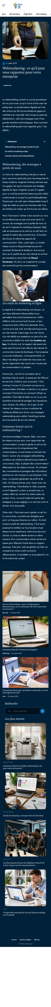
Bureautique (8, 762)
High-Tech (7, 859)
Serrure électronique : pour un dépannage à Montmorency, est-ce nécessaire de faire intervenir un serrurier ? (24, 606)
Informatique (8, 812)
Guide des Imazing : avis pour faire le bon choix (23, 815)
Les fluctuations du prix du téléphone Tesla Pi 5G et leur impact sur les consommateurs (23, 864)
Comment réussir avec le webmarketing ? (19, 156)
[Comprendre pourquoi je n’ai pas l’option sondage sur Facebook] (25, 888)
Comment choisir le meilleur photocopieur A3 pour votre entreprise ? (22, 767)
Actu (4, 696)
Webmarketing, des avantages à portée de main (22, 147)
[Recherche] (47, 6)
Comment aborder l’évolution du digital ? (20, 649)
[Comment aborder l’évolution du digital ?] (25, 631)
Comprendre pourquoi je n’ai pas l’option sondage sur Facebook (24, 913)
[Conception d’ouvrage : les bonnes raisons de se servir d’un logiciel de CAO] (25, 672)
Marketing (7, 85)
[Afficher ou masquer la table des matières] (31, 141)
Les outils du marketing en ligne (16, 151)
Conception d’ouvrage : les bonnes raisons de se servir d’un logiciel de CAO (25, 691)
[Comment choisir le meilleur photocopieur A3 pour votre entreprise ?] (25, 741)
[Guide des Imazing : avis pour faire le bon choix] (25, 791)
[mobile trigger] (4, 5)
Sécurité (5, 613)
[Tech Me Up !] (18, 5)
